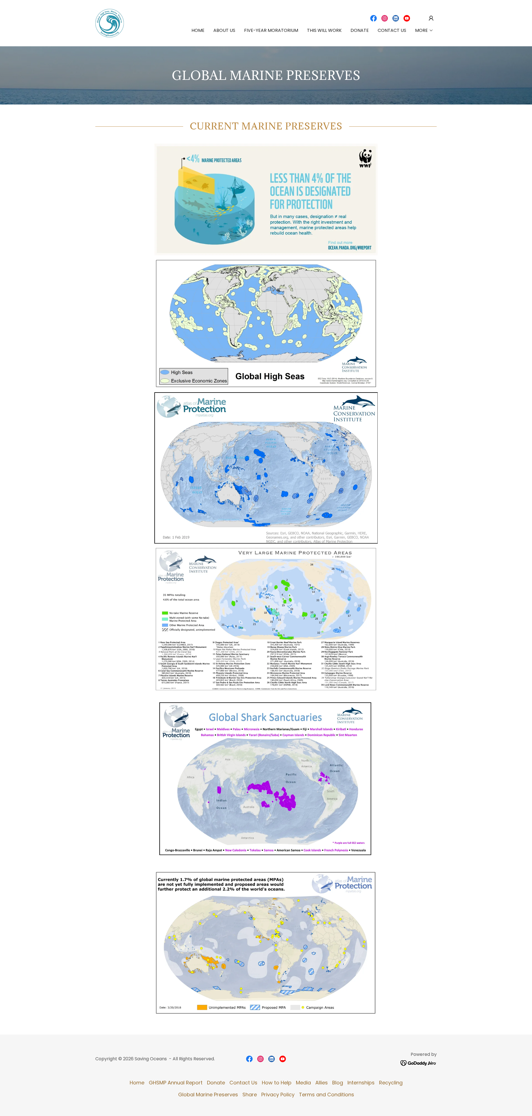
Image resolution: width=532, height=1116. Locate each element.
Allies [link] (321, 1082)
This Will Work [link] (324, 30)
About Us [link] (224, 30)
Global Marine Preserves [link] (208, 1094)
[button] (431, 18)
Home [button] (137, 1082)
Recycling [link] (391, 1082)
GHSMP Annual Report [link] (176, 1082)
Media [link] (303, 1082)
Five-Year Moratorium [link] (271, 30)
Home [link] (197, 30)
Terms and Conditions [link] (326, 1094)
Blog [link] (337, 1082)
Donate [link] (360, 30)
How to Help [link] (276, 1082)
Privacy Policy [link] (278, 1094)
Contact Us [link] (392, 30)
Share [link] (249, 1094)
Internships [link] (361, 1082)
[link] (109, 22)
